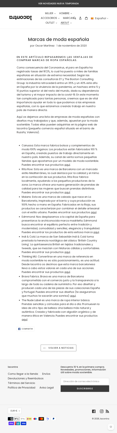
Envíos (46, 374)
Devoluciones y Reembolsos (26, 378)
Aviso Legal (47, 387)
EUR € (14, 410)
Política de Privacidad (21, 387)
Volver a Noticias (61, 348)
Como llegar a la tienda (23, 374)
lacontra (104, 418)
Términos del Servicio (21, 383)
